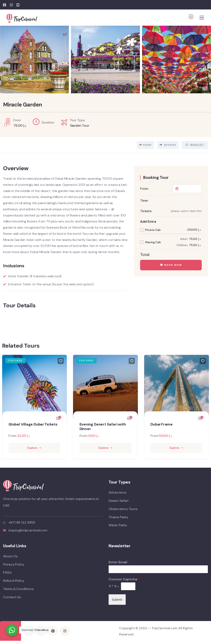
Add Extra (148, 221)
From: (144, 188)
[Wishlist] (61, 361)
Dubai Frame (161, 424)
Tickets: (146, 211)
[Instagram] (65, 631)
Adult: (184, 239)
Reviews (169, 145)
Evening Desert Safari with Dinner (103, 426)
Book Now (172, 265)
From (12, 436)
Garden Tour (79, 125)
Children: (182, 245)
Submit (117, 599)
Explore (32, 448)
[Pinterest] (53, 631)
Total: (145, 254)
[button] (205, 57)
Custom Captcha (124, 579)
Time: (144, 200)
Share (147, 145)
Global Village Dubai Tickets (32, 424)
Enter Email (119, 562)
